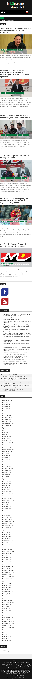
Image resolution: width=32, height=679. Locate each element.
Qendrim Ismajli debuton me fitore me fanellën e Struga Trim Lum (16, 363)
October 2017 (6, 625)
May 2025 (5, 432)
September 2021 (7, 525)
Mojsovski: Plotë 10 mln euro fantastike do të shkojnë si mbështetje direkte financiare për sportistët (14, 73)
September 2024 (7, 449)
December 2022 (7, 494)
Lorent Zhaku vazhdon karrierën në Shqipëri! (14, 347)
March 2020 (6, 564)
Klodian (5, 378)
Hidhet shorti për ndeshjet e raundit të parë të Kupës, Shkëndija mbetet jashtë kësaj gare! (16, 344)
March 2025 (6, 436)
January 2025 (6, 440)
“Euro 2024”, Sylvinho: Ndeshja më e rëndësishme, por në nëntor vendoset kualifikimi (14, 375)
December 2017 (7, 621)
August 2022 (6, 502)
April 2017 (5, 638)
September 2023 (7, 474)
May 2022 (5, 508)
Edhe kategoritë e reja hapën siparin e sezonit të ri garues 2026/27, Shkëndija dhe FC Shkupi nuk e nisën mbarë (17, 325)
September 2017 (7, 627)
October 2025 (6, 421)
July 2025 (5, 428)
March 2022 (6, 513)
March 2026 (6, 411)
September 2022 (7, 500)
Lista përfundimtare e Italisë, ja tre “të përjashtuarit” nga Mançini (15, 379)
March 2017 (6, 640)
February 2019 (6, 591)
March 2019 (6, 589)
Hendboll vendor (16, 221)
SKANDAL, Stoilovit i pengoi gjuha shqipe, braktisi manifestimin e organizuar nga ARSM (14, 200)
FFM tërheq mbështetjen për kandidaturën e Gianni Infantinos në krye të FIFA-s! (15, 356)
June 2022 (5, 506)
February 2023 (6, 489)
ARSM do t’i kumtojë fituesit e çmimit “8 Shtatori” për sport (13, 245)
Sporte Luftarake (9, 178)
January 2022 (6, 517)
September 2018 (7, 602)
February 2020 (6, 566)
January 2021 (6, 542)
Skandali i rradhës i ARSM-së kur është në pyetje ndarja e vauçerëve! (15, 116)
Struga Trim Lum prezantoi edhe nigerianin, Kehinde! (16, 349)
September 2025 (7, 423)
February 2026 (6, 413)
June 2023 (5, 481)
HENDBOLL (8, 221)
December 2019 (7, 570)
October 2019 (6, 574)
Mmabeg (5, 389)
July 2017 (5, 632)
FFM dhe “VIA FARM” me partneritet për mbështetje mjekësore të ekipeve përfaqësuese (15, 360)
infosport (3, 51)
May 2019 (5, 585)
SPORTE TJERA (9, 93)
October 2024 (6, 447)
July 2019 (5, 581)
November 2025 (7, 419)
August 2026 (6, 400)
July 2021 (5, 530)
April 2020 (5, 562)
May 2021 (5, 534)
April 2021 (5, 536)
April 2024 (5, 460)
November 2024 (7, 445)
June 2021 (5, 532)
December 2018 (7, 596)
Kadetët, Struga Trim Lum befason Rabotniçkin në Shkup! (17, 321)
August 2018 (6, 604)
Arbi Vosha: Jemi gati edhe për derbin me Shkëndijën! (16, 336)
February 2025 (6, 438)
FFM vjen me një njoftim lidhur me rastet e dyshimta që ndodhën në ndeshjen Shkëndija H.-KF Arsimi (16, 333)
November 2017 (7, 623)
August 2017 (6, 630)
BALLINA (3, 49)
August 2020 (6, 553)
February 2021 (6, 540)
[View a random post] (2, 12)
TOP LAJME (20, 49)
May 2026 (5, 406)
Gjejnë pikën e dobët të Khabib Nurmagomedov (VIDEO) (13, 389)
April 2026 (5, 408)
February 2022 (6, 515)
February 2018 (6, 617)
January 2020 (6, 568)
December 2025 (7, 417)
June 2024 (5, 455)
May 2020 (5, 559)
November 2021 (7, 521)
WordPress (12, 662)
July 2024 (5, 453)
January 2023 (6, 491)
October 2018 (6, 600)
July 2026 (5, 402)
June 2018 (5, 608)
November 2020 (7, 547)
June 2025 (5, 430)
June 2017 (5, 634)
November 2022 (7, 496)
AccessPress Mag (24, 662)
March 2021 (6, 538)
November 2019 (7, 572)
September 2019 (7, 576)
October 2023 (6, 472)
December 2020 (7, 545)
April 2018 (5, 613)
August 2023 (6, 477)
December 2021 (7, 519)
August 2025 (6, 425)
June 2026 (5, 404)
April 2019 (5, 587)
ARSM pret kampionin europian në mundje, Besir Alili (14, 157)
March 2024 (6, 462)
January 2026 (6, 415)
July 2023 (5, 479)
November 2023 (7, 470)
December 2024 (7, 443)
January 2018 (6, 619)
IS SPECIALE (8, 49)
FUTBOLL (8, 135)
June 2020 (5, 557)
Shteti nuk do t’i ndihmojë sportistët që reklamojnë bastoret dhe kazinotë (15, 30)
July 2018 (5, 606)
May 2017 (5, 636)
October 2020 (6, 549)
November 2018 (7, 598)
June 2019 (5, 583)
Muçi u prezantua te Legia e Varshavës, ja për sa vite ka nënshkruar (16, 382)
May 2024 (5, 457)
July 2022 (5, 504)
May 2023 (5, 483)
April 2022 (5, 511)
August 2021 (6, 528)
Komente (14, 49)
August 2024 (6, 451)
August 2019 (6, 579)
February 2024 (6, 464)
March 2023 (6, 487)
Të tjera (15, 93)
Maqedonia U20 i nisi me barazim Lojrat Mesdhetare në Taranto (16, 340)
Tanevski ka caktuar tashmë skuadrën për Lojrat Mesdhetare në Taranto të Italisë (15, 353)
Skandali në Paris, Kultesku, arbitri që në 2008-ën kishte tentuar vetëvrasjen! (17, 386)
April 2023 (5, 485)
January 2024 (6, 466)
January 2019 (6, 593)
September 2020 (7, 551)
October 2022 (6, 498)
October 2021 (6, 523)
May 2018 (5, 610)
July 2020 (5, 555)
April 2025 (5, 434)
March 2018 (6, 615)
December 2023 (7, 468)
